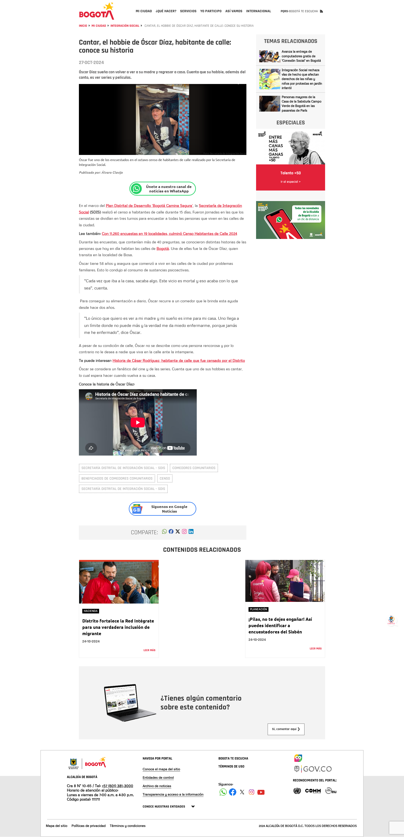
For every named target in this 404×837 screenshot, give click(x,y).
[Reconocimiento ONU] (297, 790)
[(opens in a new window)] (184, 533)
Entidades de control (158, 777)
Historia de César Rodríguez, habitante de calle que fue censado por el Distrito (179, 360)
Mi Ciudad (99, 26)
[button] (164, 533)
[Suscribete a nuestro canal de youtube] (261, 792)
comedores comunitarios (193, 467)
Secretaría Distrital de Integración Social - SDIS (123, 467)
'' (149, 205)
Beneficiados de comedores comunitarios (117, 478)
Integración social (124, 26)
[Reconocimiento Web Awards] (330, 790)
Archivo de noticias (157, 786)
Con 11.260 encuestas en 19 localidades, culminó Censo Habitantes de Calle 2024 (169, 233)
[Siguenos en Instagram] (251, 792)
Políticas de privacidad (89, 826)
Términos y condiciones (128, 826)
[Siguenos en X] (242, 792)
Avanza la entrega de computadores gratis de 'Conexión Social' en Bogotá (301, 55)
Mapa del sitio (56, 826)
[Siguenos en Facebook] (223, 792)
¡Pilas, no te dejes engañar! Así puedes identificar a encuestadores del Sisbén (280, 625)
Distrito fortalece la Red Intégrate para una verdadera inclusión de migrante (118, 627)
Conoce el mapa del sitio (161, 769)
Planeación (258, 609)
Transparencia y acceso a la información (173, 794)
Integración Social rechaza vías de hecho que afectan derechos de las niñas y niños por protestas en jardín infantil (302, 79)
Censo (165, 478)
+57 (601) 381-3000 (117, 785)
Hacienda (91, 611)
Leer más (149, 650)
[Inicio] (97, 11)
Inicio (83, 26)
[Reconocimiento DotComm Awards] (312, 790)
